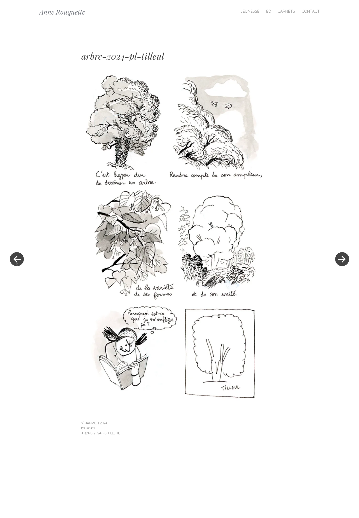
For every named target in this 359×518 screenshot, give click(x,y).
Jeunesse (249, 11)
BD (268, 11)
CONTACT (311, 11)
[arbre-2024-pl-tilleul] (174, 402)
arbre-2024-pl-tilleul (100, 433)
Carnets (286, 11)
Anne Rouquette (62, 11)
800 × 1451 (88, 428)
